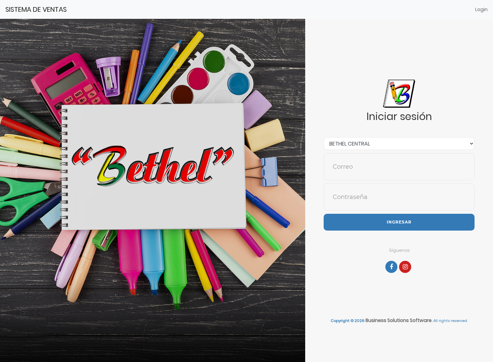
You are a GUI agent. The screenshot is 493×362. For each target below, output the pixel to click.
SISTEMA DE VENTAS (36, 9)
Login (481, 9)
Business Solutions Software (399, 320)
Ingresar (399, 222)
